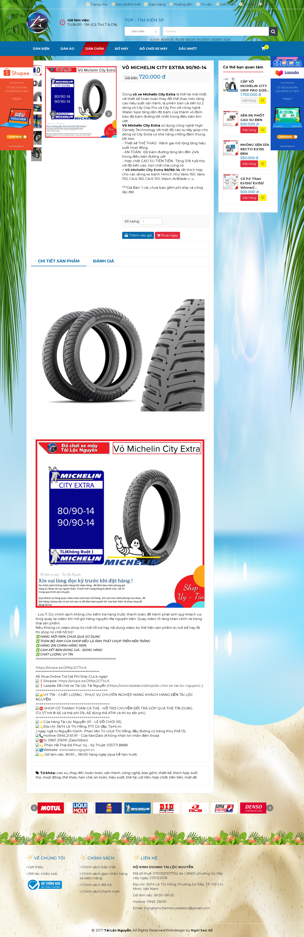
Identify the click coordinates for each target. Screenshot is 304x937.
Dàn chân (94, 49)
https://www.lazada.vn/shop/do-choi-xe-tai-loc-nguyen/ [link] (154, 685)
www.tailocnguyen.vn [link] (77, 750)
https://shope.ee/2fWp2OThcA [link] (61, 667)
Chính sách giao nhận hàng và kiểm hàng (104, 875)
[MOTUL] (51, 808)
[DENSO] (253, 808)
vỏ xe (226, 39)
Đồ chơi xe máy (154, 49)
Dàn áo (67, 49)
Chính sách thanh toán (100, 891)
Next (108, 113)
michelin (216, 39)
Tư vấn (206, 4)
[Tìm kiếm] (273, 31)
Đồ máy (121, 49)
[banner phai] (287, 103)
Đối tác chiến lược (42, 873)
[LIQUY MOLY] (80, 808)
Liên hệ (269, 4)
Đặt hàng (249, 130)
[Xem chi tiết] (263, 48)
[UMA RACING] (224, 808)
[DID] (166, 808)
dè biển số (167, 39)
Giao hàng (157, 4)
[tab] (58, 261)
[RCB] (195, 808)
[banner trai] (16, 103)
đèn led (179, 39)
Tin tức (249, 4)
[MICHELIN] (137, 808)
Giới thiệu (227, 4)
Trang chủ (99, 4)
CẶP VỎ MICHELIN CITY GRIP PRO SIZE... (254, 85)
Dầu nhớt (188, 49)
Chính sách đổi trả (96, 885)
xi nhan (155, 39)
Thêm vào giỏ (140, 235)
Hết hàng (249, 100)
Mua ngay (169, 235)
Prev (53, 113)
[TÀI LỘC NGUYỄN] (37, 22)
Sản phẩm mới (128, 4)
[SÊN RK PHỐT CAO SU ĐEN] (230, 118)
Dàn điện (41, 49)
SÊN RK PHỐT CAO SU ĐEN (252, 117)
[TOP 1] (108, 808)
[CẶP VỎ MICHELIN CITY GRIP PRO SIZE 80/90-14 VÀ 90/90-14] (230, 84)
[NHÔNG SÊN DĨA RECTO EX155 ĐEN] (230, 147)
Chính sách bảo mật (98, 867)
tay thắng (203, 39)
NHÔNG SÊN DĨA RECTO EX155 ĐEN (254, 149)
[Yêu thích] (262, 100)
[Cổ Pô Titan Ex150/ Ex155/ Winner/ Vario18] (230, 181)
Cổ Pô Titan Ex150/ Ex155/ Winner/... (252, 183)
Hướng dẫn (183, 4)
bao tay (190, 39)
